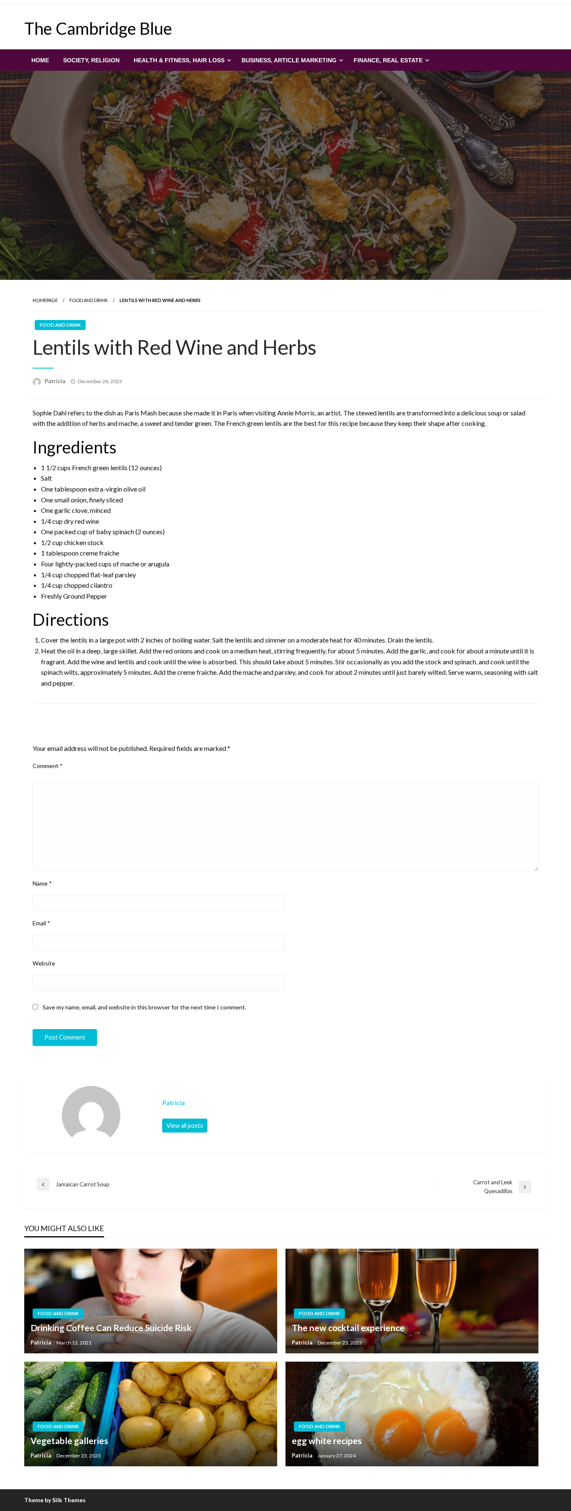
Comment (48, 765)
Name (42, 883)
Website (44, 963)
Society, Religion (91, 60)
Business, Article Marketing (289, 60)
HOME (40, 60)
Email (41, 923)
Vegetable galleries (69, 1440)
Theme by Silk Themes (55, 1499)
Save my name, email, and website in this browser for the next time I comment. (144, 1007)
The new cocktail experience (348, 1327)
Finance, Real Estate (388, 60)
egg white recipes (327, 1440)
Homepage (45, 300)
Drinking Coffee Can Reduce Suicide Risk (111, 1327)
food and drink (88, 300)
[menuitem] (40, 60)
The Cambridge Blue (98, 28)
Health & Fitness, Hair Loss (179, 60)
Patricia (55, 381)
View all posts (184, 1125)
